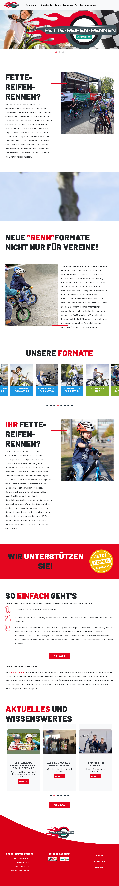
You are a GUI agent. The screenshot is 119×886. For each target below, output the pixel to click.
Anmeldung (90, 5)
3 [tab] (63, 51)
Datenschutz (99, 855)
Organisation (46, 5)
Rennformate (32, 5)
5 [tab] (61, 404)
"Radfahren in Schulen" (59, 764)
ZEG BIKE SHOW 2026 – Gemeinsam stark (23, 764)
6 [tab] (65, 404)
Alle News (59, 805)
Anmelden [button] (59, 656)
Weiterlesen (23, 776)
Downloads (68, 5)
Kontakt (99, 867)
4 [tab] (58, 404)
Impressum (99, 861)
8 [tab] (72, 404)
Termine (79, 5)
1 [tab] (56, 51)
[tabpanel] (59, 29)
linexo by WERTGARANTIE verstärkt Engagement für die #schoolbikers (95, 768)
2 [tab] (59, 51)
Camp (58, 5)
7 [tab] (68, 404)
